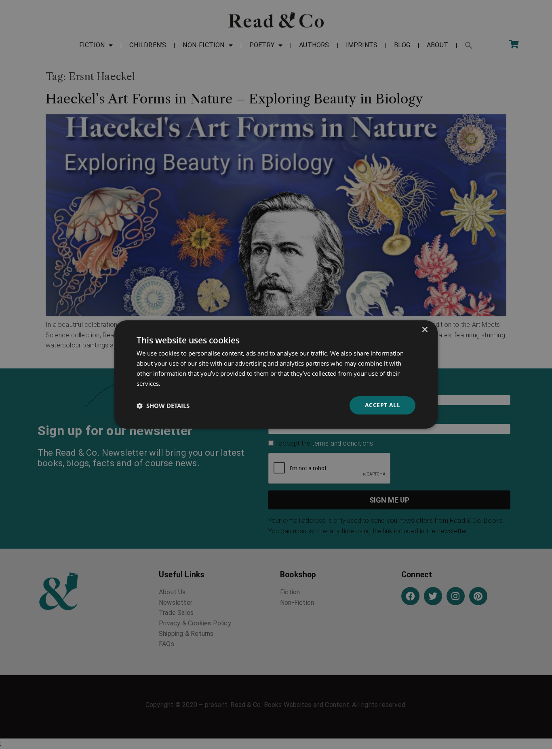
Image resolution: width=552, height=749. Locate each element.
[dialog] (276, 374)
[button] (163, 405)
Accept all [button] (382, 405)
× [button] (424, 330)
